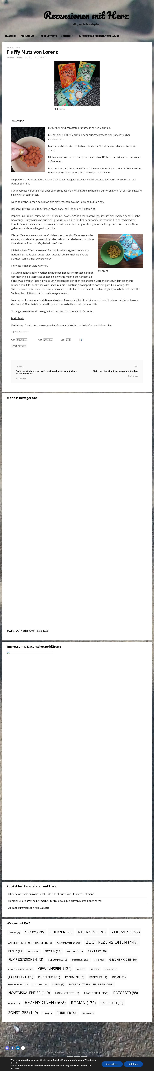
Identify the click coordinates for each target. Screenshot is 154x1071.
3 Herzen (60, 932)
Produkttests (49, 36)
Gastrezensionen (80, 960)
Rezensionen (28, 36)
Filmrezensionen (25, 959)
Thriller (67, 1013)
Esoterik (75, 951)
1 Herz (14, 932)
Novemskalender (29, 992)
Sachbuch (112, 1003)
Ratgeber (125, 992)
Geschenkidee (123, 959)
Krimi (119, 977)
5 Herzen (125, 932)
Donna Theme (80, 1052)
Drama (15, 951)
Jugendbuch (20, 977)
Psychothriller (96, 993)
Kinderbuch (49, 977)
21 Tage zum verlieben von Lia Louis (28, 907)
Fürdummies (57, 959)
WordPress (105, 1052)
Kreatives (98, 977)
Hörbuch (110, 969)
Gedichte (99, 960)
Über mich (88, 1013)
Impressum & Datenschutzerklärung (99, 36)
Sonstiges (67, 36)
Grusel (81, 969)
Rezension (14, 1003)
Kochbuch (74, 977)
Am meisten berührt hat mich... (30, 942)
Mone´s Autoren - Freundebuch (91, 984)
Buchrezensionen (111, 942)
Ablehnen (133, 1064)
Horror (94, 969)
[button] (7, 1048)
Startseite (10, 36)
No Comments (40, 57)
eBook (33, 951)
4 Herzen (92, 932)
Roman (83, 1002)
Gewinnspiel (54, 968)
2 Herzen (34, 932)
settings (15, 1068)
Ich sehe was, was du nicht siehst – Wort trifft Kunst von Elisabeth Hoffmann (51, 894)
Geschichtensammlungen (20, 969)
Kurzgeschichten (18, 984)
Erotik (53, 951)
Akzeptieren (112, 1064)
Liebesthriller (40, 985)
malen (58, 984)
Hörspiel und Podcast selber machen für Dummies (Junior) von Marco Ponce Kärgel (55, 901)
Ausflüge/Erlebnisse (68, 943)
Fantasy (97, 951)
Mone (11, 57)
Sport (47, 1013)
